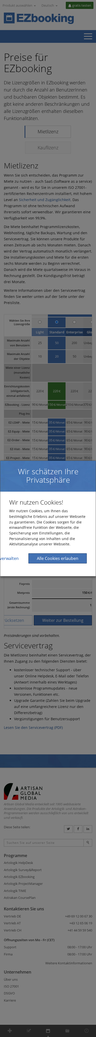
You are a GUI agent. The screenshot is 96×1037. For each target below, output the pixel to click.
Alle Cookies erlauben (57, 558)
